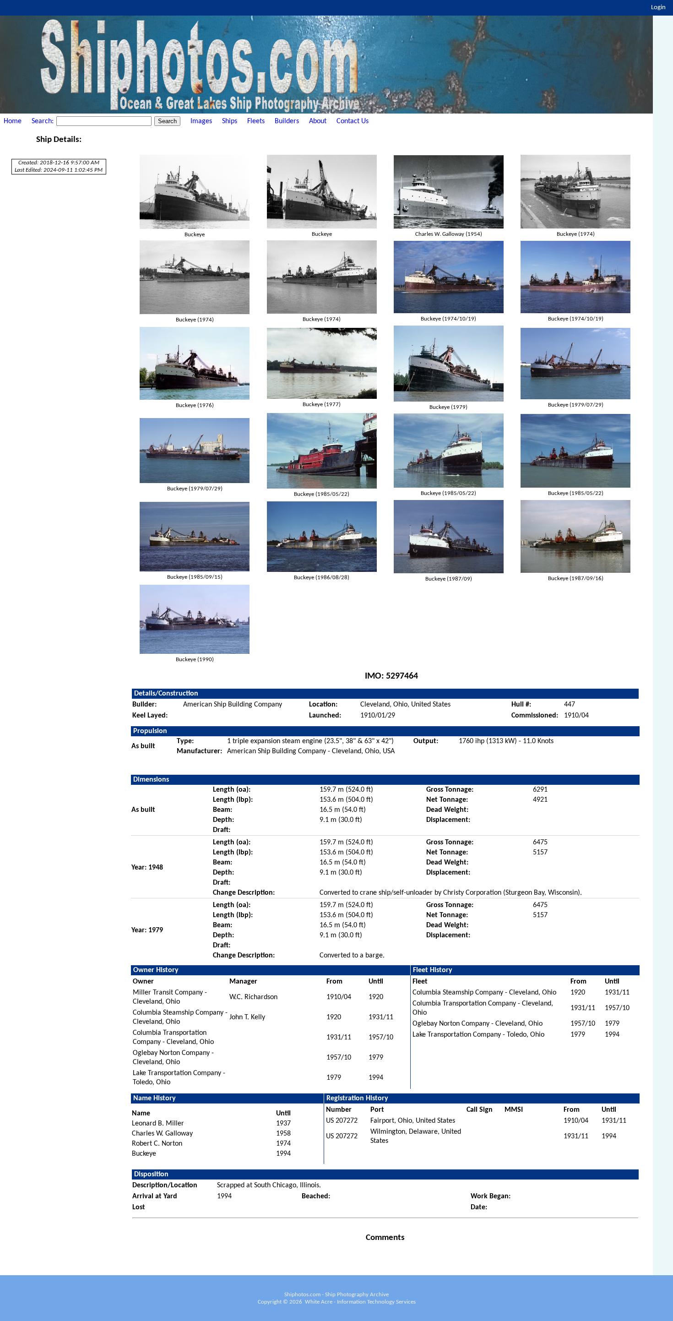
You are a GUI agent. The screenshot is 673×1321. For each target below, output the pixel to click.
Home (13, 121)
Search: (43, 121)
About (317, 121)
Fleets (256, 121)
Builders (287, 121)
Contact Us (352, 121)
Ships (229, 121)
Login (658, 7)
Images (201, 121)
